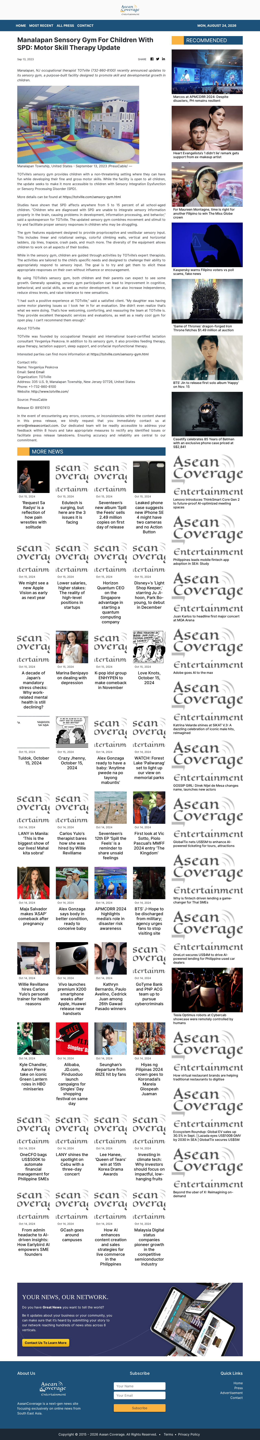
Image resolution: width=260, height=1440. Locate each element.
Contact (236, 1398)
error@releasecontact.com (37, 425)
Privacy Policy (189, 1434)
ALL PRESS (65, 26)
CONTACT (85, 26)
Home (238, 1383)
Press (238, 1388)
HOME (21, 26)
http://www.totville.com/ (50, 391)
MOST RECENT (41, 26)
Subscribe (139, 1408)
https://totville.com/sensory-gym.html (92, 197)
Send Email (35, 372)
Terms (168, 1434)
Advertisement (231, 1393)
